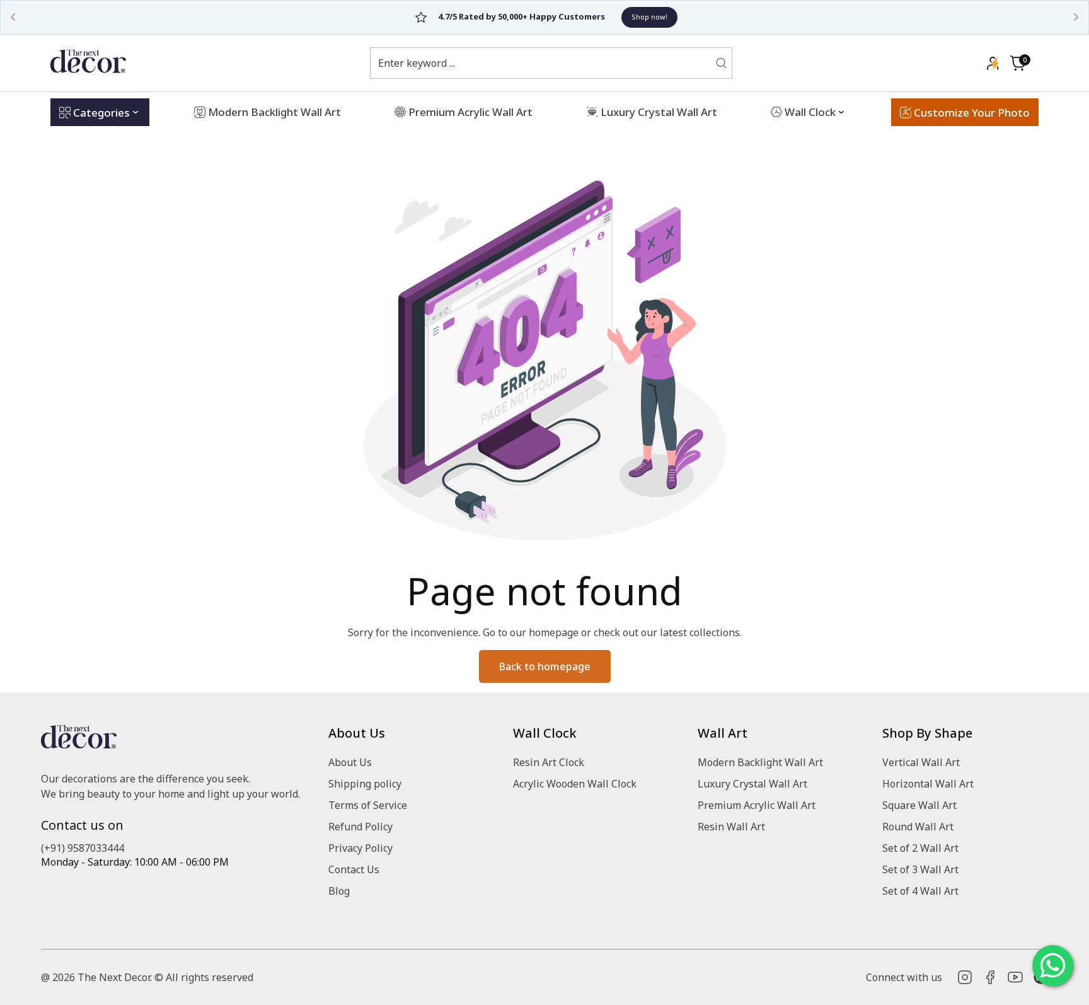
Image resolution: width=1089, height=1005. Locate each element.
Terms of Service (367, 805)
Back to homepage (545, 666)
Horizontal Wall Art (928, 784)
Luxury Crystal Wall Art (752, 784)
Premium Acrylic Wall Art (756, 805)
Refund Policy (360, 827)
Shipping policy (364, 784)
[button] (1017, 63)
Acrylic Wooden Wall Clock (575, 784)
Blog (339, 891)
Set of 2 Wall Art (920, 848)
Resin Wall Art (731, 827)
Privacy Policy (360, 848)
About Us (350, 762)
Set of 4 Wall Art (920, 891)
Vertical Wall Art (921, 762)
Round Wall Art (918, 827)
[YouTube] (1015, 977)
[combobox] (543, 63)
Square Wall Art (919, 805)
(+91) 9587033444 (82, 848)
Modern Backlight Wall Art (760, 762)
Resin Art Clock (548, 762)
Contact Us (353, 869)
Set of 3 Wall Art (920, 869)
